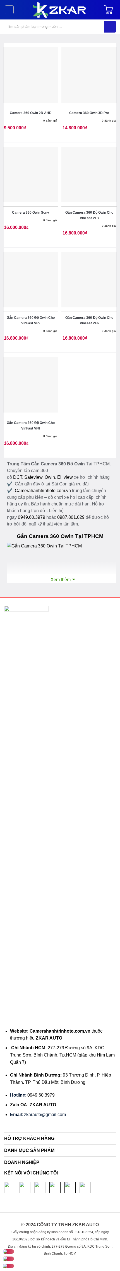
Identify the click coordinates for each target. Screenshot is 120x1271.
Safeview (33, 477)
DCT (17, 477)
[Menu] (9, 9)
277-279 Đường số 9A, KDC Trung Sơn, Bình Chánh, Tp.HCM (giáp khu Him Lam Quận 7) (62, 1054)
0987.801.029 (71, 517)
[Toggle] (111, 1139)
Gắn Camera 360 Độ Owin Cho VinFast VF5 (31, 320)
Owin (50, 477)
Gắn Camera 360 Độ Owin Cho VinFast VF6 (89, 320)
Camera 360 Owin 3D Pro (89, 113)
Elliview (65, 477)
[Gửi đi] (110, 27)
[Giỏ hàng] (110, 10)
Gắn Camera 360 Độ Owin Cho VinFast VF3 (89, 215)
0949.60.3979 (31, 517)
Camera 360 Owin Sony (30, 212)
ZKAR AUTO (49, 1038)
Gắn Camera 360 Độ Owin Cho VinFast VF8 (31, 425)
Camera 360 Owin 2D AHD (31, 113)
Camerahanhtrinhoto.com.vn (43, 490)
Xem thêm (61, 579)
